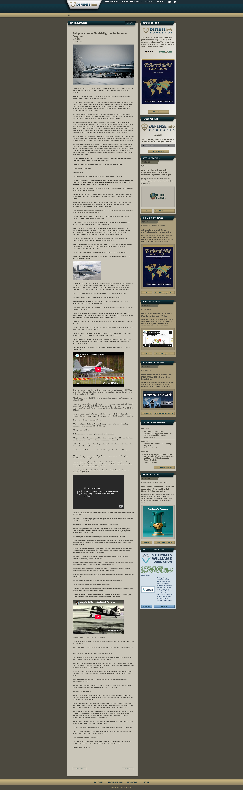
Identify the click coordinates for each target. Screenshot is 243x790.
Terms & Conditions (115, 782)
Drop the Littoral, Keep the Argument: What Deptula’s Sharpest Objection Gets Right (156, 172)
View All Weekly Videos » (164, 354)
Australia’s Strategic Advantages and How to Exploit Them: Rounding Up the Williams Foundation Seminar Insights (157, 570)
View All (130, 23)
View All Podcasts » (158, 151)
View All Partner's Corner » (164, 542)
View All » (164, 606)
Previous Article (80, 768)
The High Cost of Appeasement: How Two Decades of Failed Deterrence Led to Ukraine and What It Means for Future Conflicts (159, 457)
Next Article (127, 768)
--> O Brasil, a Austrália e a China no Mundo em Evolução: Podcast (158, 140)
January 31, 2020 (87, 88)
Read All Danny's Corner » (164, 468)
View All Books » (158, 112)
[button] (143, 81)
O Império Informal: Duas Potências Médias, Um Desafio (156, 231)
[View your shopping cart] (175, 2)
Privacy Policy (132, 782)
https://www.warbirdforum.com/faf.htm (86, 737)
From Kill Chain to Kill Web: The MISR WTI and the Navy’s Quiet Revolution (156, 377)
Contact (145, 782)
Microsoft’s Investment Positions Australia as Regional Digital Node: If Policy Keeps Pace (157, 489)
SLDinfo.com (98, 782)
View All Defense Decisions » (164, 211)
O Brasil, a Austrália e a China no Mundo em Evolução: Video (156, 315)
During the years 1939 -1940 (81, 513)
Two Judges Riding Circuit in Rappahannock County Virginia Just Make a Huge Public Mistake (158, 433)
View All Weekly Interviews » (164, 413)
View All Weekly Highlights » (164, 293)
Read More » (147, 211)
